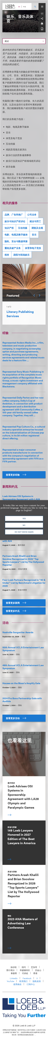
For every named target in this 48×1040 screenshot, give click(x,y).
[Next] (39, 295)
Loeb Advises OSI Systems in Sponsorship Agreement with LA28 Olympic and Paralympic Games (21, 499)
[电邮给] (42, 13)
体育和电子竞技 (33, 248)
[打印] (42, 23)
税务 (7, 254)
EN (19, 7)
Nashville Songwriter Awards (17, 632)
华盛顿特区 (25, 970)
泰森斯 (14, 973)
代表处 (25, 973)
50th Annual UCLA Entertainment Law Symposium (23, 649)
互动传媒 (22, 227)
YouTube (10, 981)
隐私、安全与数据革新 (16, 241)
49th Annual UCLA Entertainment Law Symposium (23, 667)
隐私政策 (37, 981)
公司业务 (31, 214)
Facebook (27, 978)
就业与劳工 (35, 221)
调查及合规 (37, 227)
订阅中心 (31, 984)
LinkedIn (14, 978)
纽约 (24, 967)
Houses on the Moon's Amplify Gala (21, 683)
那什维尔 (10, 970)
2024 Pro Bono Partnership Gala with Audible (22, 700)
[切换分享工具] (42, 18)
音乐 (34, 234)
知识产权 (9, 227)
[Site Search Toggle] (35, 6)
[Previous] (34, 295)
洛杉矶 (13, 967)
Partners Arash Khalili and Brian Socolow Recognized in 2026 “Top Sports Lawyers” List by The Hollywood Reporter (23, 560)
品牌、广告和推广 (14, 214)
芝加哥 (34, 967)
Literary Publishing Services (20, 313)
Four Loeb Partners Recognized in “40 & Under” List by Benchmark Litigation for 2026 (23, 582)
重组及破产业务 (13, 248)
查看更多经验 (13, 474)
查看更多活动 (13, 718)
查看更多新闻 (13, 602)
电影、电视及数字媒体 (16, 234)
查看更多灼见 (13, 610)
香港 (35, 973)
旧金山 (38, 970)
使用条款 (17, 984)
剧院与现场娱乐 (21, 254)
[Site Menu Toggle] (42, 6)
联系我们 (23, 981)
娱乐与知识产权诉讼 (15, 221)
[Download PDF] (42, 28)
